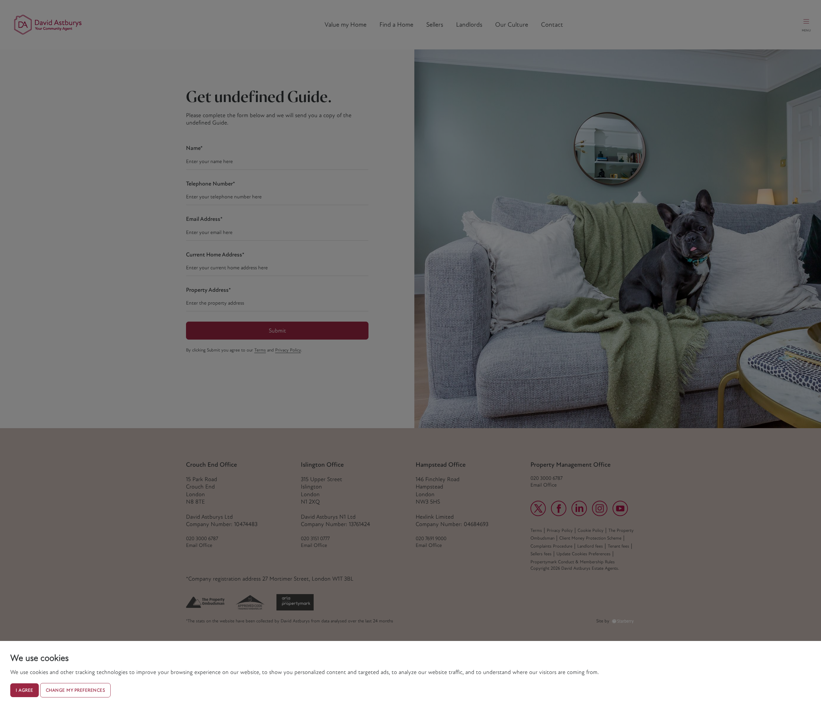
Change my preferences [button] (75, 690)
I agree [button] (24, 690)
